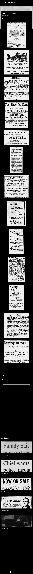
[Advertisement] (16, 413)
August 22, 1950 (5, 510)
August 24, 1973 (5, 492)
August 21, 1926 (5, 528)
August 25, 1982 (5, 473)
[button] (3, 19)
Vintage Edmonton (10, 2)
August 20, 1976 (5, 455)
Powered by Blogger (17, 571)
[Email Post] (3, 376)
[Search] (31, 2)
